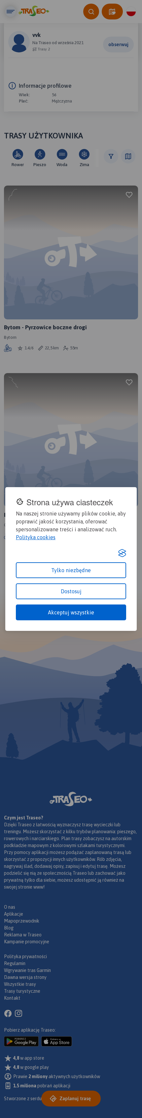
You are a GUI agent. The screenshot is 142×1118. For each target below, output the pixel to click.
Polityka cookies (35, 537)
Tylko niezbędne (71, 570)
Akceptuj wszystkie (71, 612)
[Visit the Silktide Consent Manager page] (122, 553)
